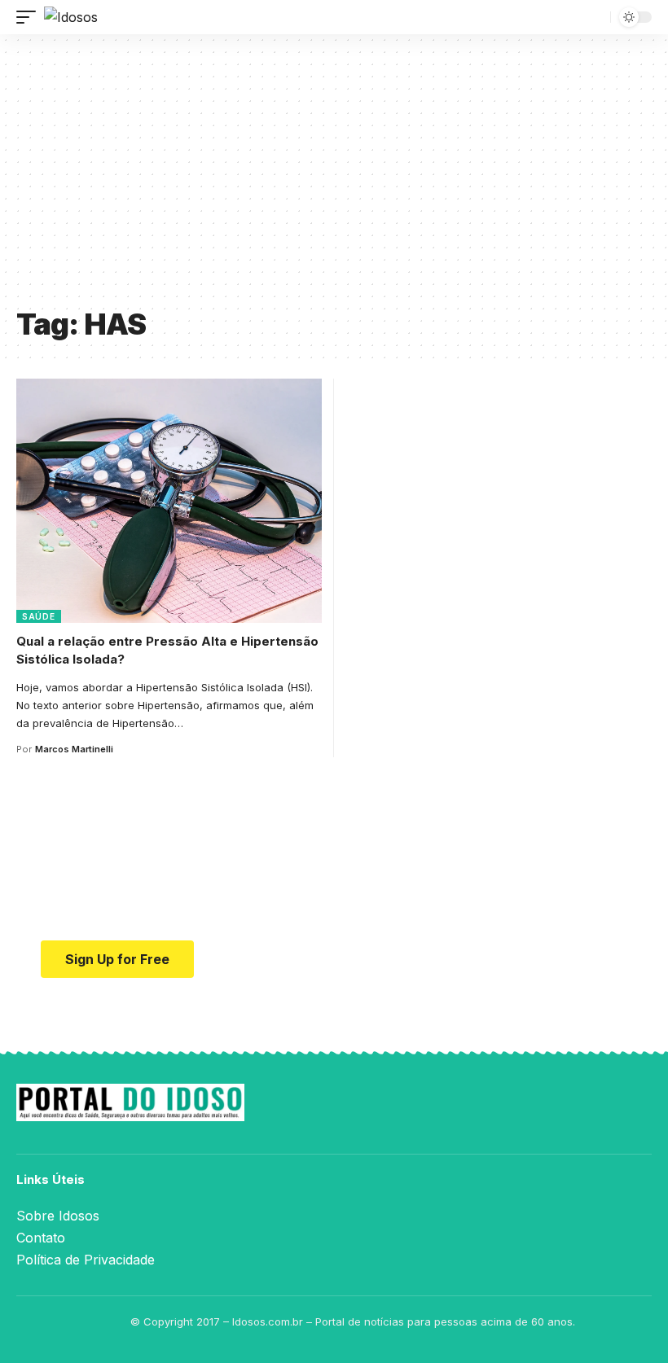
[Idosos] (71, 17)
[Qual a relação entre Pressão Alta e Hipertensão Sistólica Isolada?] (169, 501)
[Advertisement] (334, 177)
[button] (30, 17)
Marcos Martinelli (74, 749)
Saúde (38, 616)
